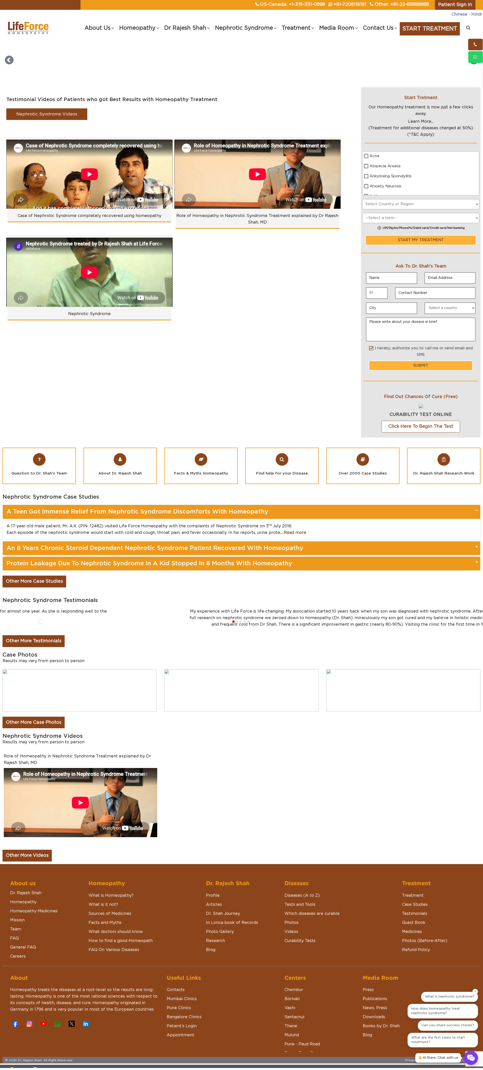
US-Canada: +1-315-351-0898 (292, 4)
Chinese (459, 14)
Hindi (476, 14)
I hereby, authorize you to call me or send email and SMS (424, 351)
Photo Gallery (220, 938)
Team (15, 936)
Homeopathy (23, 909)
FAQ (14, 945)
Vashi (290, 1014)
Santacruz (295, 1023)
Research (215, 947)
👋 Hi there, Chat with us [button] (438, 1057)
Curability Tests (300, 947)
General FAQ (23, 954)
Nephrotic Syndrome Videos (46, 114)
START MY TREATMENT (421, 240)
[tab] (241, 512)
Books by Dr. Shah (381, 1033)
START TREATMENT (430, 28)
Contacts (176, 996)
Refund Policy (416, 956)
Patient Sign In (455, 5)
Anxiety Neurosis (385, 186)
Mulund (292, 1042)
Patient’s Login (182, 1033)
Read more (295, 533)
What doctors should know (116, 938)
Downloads (374, 1023)
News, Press (375, 1014)
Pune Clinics (179, 1014)
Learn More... (420, 121)
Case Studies (415, 911)
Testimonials (414, 920)
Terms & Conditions (463, 1066)
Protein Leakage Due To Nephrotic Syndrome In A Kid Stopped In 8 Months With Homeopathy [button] (149, 564)
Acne (374, 156)
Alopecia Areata (385, 166)
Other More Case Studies (34, 581)
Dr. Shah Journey (223, 920)
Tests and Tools (300, 911)
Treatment (413, 902)
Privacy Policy (416, 1066)
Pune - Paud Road (302, 1051)
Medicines (412, 938)
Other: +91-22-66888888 (402, 4)
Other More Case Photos (33, 729)
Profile (213, 902)
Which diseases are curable (312, 920)
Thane (291, 1033)
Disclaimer (438, 1066)
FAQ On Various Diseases (114, 956)
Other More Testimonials (33, 647)
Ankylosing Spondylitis (391, 176)
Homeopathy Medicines (34, 918)
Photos (292, 929)
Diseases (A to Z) (302, 902)
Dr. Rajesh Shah (26, 899)
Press (368, 996)
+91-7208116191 (350, 4)
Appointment (180, 1042)
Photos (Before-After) (424, 947)
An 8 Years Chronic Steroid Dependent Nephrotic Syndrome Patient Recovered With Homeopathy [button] (155, 548)
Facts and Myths (105, 929)
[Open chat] (471, 1058)
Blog (210, 956)
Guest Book (413, 929)
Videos (291, 938)
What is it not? (103, 911)
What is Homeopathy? (111, 902)
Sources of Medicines (110, 920)
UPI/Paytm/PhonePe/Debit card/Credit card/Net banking (424, 228)
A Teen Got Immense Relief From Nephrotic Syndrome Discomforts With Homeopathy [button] (137, 512)
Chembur (294, 996)
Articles (214, 911)
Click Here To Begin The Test (420, 426)
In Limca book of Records (232, 929)
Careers (18, 963)
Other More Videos (27, 862)
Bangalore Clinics (184, 1023)
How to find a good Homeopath (121, 947)
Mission (17, 927)
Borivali (292, 1005)
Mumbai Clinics (182, 1005)
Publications (375, 1005)
